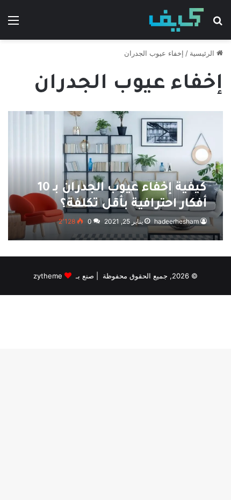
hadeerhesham (176, 221)
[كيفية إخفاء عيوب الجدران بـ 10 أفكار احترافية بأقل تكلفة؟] (115, 175)
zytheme (47, 275)
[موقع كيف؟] (176, 20)
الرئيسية (203, 53)
